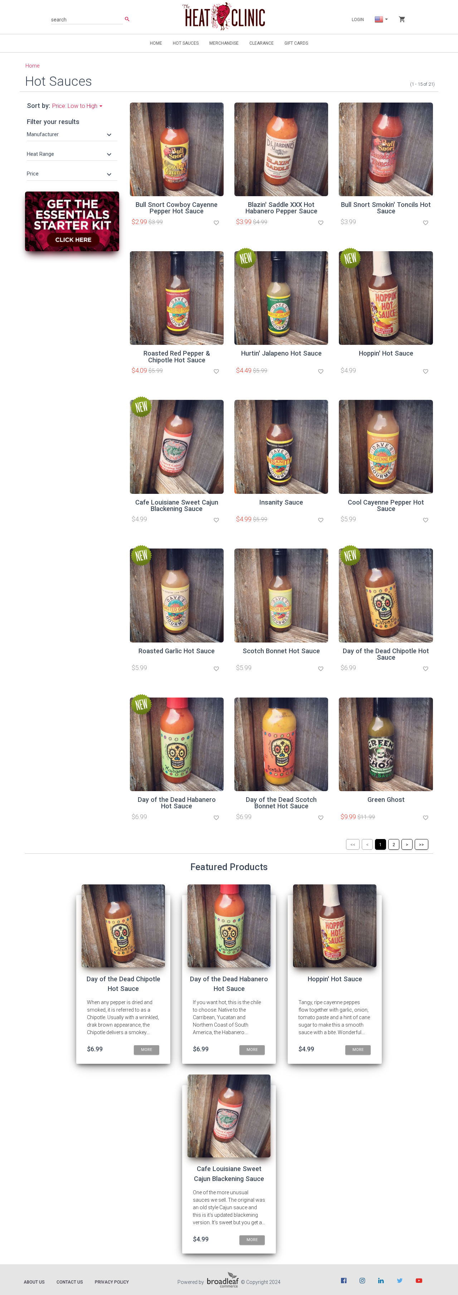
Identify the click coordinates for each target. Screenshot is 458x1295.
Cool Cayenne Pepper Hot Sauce (386, 505)
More (146, 1049)
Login (358, 19)
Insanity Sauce (281, 502)
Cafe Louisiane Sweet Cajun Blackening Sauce (176, 505)
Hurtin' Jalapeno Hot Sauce (281, 353)
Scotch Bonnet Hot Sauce (281, 651)
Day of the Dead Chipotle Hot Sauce (386, 654)
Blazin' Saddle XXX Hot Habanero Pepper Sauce (281, 208)
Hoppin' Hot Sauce (386, 353)
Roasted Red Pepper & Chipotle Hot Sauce (176, 356)
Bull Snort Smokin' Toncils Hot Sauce (386, 208)
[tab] (72, 134)
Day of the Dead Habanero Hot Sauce (177, 803)
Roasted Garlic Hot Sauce (176, 651)
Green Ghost (386, 799)
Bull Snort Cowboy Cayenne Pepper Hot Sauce (177, 208)
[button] (70, 134)
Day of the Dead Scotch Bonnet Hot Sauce (281, 803)
